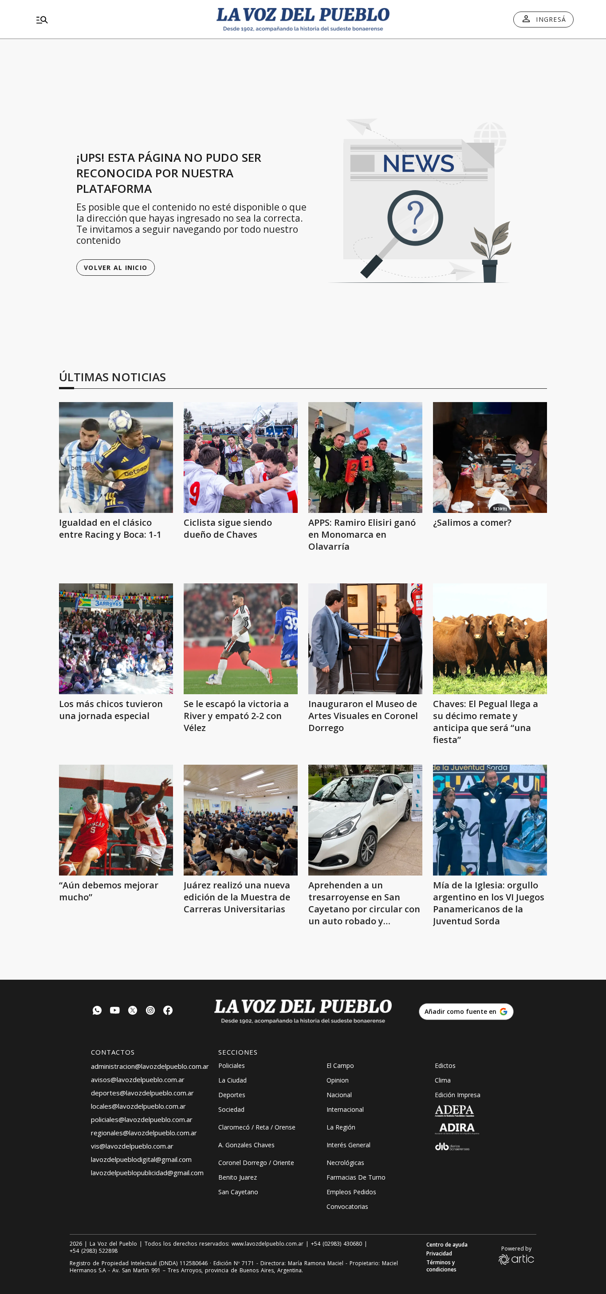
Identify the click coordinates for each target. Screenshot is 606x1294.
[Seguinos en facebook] (168, 1011)
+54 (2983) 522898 (94, 1251)
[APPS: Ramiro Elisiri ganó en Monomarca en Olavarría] (365, 457)
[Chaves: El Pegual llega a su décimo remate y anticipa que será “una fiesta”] (490, 638)
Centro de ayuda (447, 1244)
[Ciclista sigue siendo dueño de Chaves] (241, 457)
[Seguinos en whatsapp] (97, 1011)
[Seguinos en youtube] (115, 1011)
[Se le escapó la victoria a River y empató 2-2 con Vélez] (241, 638)
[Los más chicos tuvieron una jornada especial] (116, 638)
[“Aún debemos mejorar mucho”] (116, 820)
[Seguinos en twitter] (133, 1011)
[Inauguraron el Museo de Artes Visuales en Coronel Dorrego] (365, 638)
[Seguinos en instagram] (150, 1011)
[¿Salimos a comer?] (490, 457)
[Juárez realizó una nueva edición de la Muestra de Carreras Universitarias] (241, 820)
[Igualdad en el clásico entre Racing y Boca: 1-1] (116, 457)
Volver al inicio (115, 267)
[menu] (118, 19)
